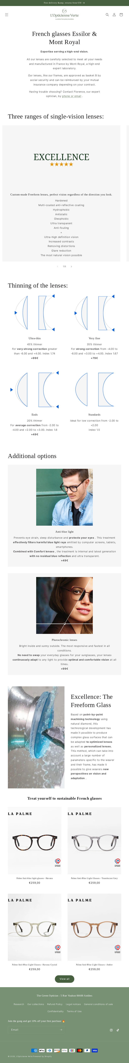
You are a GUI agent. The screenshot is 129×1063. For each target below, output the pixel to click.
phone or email (71, 96)
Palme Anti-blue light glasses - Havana (35, 878)
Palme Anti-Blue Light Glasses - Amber (94, 964)
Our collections (35, 1004)
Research (19, 1004)
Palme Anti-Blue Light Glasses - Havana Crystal (34, 964)
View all (65, 978)
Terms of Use (74, 1011)
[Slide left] (57, 266)
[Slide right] (71, 266)
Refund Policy (55, 1004)
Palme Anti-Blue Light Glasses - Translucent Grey (94, 878)
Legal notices (73, 1004)
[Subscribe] (60, 1029)
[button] (6, 14)
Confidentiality (56, 1011)
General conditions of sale (98, 1004)
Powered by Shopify (42, 1056)
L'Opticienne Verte (24, 1056)
